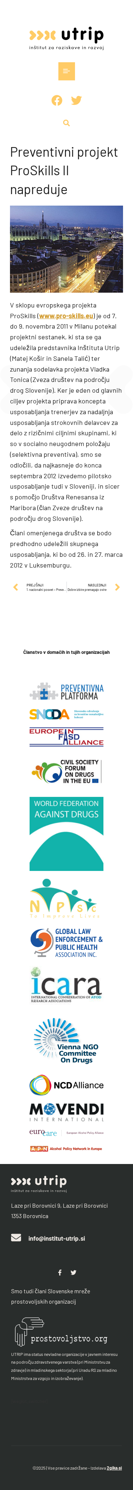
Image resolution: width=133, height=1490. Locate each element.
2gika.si (114, 1467)
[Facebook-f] (60, 1272)
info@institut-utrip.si (56, 1238)
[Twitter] (73, 1272)
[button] (66, 71)
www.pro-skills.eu (66, 316)
